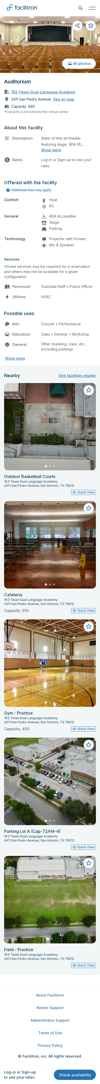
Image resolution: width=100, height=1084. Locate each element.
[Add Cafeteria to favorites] (89, 508)
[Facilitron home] (22, 11)
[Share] (77, 26)
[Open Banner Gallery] (50, 44)
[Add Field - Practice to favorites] (89, 863)
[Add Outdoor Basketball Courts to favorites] (89, 390)
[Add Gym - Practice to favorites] (89, 626)
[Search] (81, 8)
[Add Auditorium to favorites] (91, 26)
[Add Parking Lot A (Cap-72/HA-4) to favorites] (89, 745)
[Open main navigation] (92, 8)
